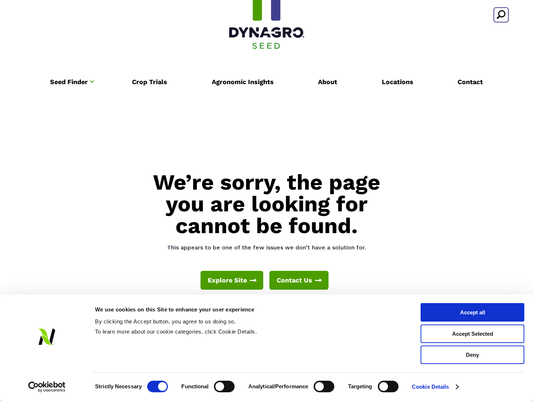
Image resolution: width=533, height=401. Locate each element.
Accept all (472, 312)
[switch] (224, 386)
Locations (397, 82)
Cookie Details (430, 387)
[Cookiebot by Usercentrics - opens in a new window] (47, 386)
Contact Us (294, 280)
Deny (472, 355)
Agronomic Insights (243, 82)
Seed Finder (69, 82)
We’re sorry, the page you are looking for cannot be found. (266, 204)
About (327, 82)
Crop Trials (149, 82)
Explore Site (227, 280)
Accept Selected (472, 334)
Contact (470, 82)
